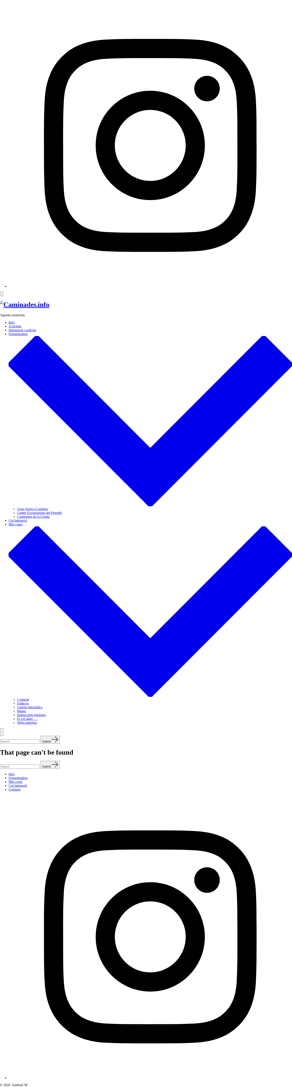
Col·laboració (18, 520)
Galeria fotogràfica (29, 707)
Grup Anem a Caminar (32, 509)
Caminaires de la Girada (33, 516)
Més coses (15, 782)
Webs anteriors (27, 722)
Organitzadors (18, 778)
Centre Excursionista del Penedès (39, 513)
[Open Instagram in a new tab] (150, 286)
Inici (12, 322)
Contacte (23, 699)
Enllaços (23, 703)
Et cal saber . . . (27, 719)
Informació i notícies (22, 330)
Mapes (21, 711)
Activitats (15, 326)
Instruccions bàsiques (31, 715)
